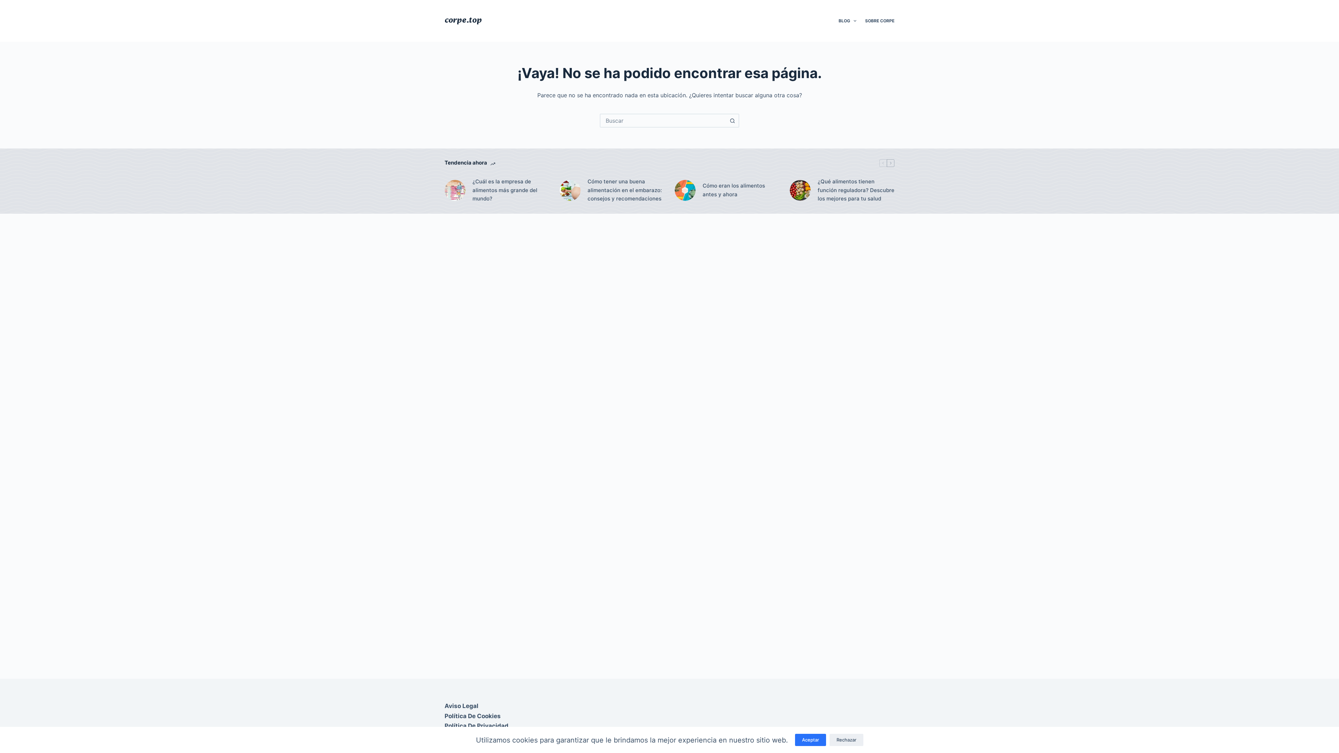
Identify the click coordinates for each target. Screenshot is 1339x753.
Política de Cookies (473, 716)
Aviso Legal (461, 706)
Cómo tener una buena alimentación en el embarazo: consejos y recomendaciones (625, 190)
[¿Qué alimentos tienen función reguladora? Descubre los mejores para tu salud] (800, 190)
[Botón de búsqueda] (732, 120)
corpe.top (463, 20)
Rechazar (846, 740)
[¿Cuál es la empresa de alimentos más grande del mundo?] (455, 190)
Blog (844, 20)
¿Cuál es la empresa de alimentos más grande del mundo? (504, 190)
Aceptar (810, 740)
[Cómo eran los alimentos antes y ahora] (685, 190)
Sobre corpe (879, 20)
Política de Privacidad (476, 726)
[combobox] (663, 121)
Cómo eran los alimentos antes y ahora (734, 190)
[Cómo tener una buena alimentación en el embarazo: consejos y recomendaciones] (570, 190)
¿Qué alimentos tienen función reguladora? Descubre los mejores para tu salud (856, 190)
